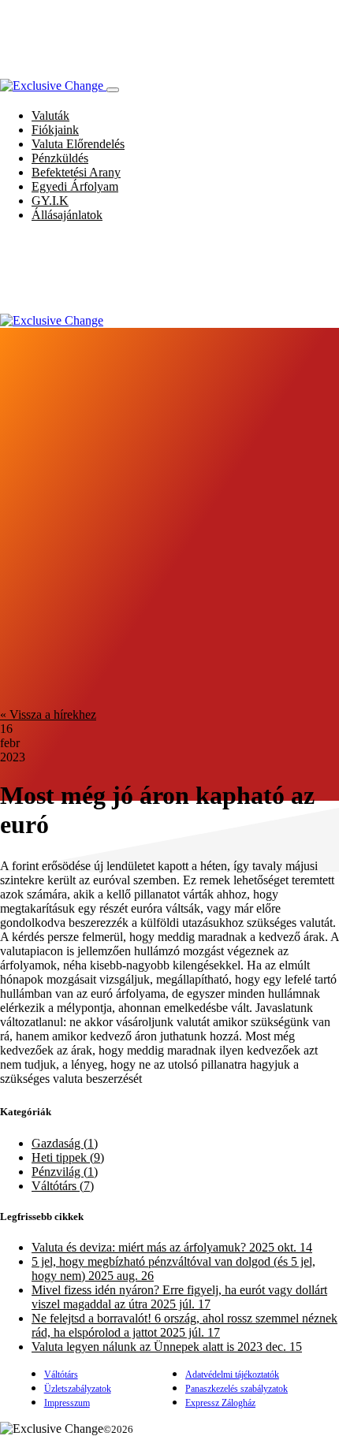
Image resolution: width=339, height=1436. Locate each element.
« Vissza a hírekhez (48, 714)
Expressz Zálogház (220, 1402)
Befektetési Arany (76, 172)
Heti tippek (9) (68, 1157)
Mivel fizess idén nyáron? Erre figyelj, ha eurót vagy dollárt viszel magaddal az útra (179, 1297)
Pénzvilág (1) (65, 1171)
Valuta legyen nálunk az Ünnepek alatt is (167, 1346)
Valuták (50, 115)
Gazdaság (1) (65, 1143)
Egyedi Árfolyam (75, 186)
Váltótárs (61, 1374)
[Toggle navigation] (112, 89)
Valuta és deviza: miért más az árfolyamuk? (172, 1247)
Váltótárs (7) (63, 1185)
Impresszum (67, 1402)
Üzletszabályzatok (77, 1388)
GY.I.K (50, 200)
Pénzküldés (60, 158)
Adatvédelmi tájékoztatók (232, 1374)
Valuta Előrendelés (78, 144)
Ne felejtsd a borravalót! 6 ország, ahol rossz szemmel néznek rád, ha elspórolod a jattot (184, 1325)
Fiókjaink (55, 129)
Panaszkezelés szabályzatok (236, 1388)
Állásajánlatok (67, 214)
